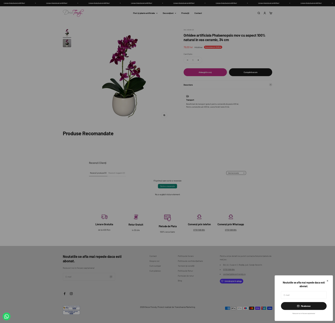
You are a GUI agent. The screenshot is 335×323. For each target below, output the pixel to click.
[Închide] (327, 281)
